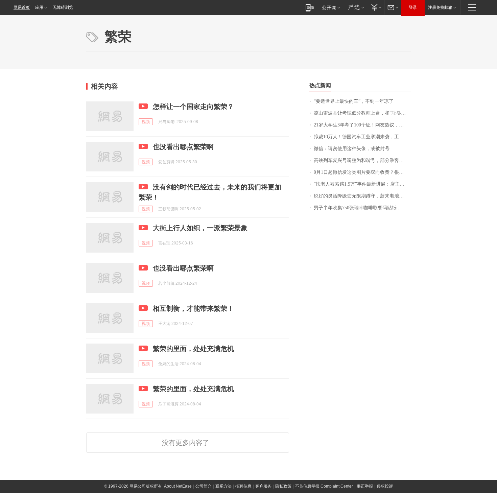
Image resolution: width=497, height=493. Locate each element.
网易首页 (22, 7)
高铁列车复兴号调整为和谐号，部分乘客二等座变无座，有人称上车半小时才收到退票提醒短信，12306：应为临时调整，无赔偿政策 (362, 160)
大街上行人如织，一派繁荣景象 (200, 228)
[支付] (375, 7)
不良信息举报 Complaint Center (324, 486)
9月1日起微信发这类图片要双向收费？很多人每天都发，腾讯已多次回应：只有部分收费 (362, 172)
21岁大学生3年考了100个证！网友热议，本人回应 (362, 124)
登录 (413, 7)
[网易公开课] (331, 7)
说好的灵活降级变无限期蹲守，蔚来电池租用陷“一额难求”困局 (362, 195)
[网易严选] (355, 7)
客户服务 (263, 486)
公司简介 (203, 486)
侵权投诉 (385, 486)
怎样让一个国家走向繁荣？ (193, 106)
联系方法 (223, 486)
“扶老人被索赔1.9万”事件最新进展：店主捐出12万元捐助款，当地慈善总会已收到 (362, 184)
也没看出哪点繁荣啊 (183, 146)
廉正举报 (365, 486)
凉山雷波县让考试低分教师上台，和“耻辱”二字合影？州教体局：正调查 (362, 113)
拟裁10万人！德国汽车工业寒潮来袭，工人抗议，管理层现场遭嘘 (362, 136)
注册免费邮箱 (440, 7)
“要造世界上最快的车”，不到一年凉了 (354, 101)
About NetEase (178, 486)
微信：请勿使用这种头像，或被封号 (351, 148)
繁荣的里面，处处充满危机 (193, 348)
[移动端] (310, 7)
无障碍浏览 (63, 7)
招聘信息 (243, 486)
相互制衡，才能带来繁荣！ (193, 308)
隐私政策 (283, 486)
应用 (39, 7)
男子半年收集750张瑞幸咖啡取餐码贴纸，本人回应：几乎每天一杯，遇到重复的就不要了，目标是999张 (362, 207)
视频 (146, 121)
